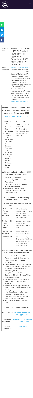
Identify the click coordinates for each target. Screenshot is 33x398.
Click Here (22, 326)
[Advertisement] (16, 30)
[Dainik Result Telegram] (2, 29)
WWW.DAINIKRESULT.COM (20, 102)
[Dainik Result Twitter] (2, 34)
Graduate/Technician (21, 312)
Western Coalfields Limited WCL (21, 68)
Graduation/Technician (22, 319)
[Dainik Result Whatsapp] (2, 24)
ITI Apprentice (22, 315)
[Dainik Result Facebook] (1, 39)
